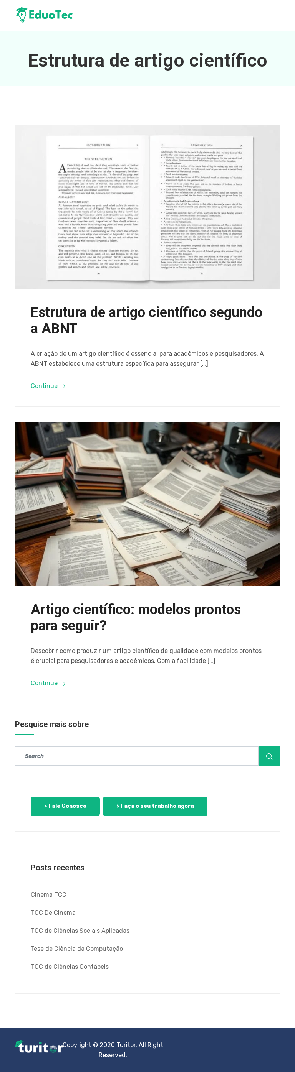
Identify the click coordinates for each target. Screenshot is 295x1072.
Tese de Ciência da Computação (77, 948)
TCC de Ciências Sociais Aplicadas (80, 930)
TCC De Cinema (53, 912)
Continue (45, 386)
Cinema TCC (48, 894)
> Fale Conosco (65, 806)
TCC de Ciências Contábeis (70, 966)
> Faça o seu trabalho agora (155, 806)
